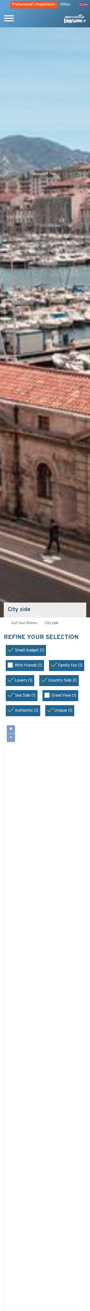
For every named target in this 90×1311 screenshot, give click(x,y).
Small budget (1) (29, 650)
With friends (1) (28, 665)
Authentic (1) (26, 710)
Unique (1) (63, 710)
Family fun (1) (70, 665)
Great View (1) (64, 695)
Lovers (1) (23, 680)
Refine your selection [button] (42, 637)
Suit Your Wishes (24, 623)
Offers (65, 4)
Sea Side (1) (25, 695)
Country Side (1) (62, 680)
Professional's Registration (33, 4)
